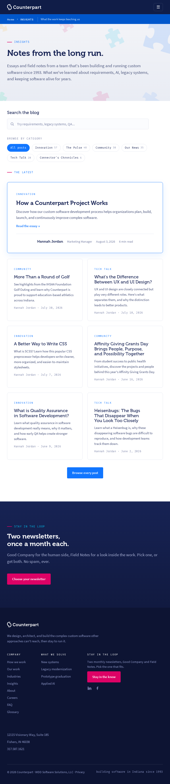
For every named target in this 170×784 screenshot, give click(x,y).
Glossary (13, 712)
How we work (16, 662)
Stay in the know (104, 677)
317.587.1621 (15, 749)
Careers (12, 698)
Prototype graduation (56, 676)
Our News (134, 147)
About (11, 691)
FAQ (9, 705)
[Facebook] (97, 688)
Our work (13, 669)
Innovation (46, 147)
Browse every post (85, 473)
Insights (12, 684)
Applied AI (48, 684)
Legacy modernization (56, 669)
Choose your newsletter (29, 579)
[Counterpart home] (24, 7)
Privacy (80, 772)
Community (106, 147)
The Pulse (76, 147)
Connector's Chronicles (61, 157)
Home (10, 19)
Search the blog (23, 112)
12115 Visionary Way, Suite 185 (28, 735)
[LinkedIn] (89, 688)
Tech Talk (20, 157)
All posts (18, 147)
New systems (50, 662)
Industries (14, 676)
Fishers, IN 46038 (18, 742)
